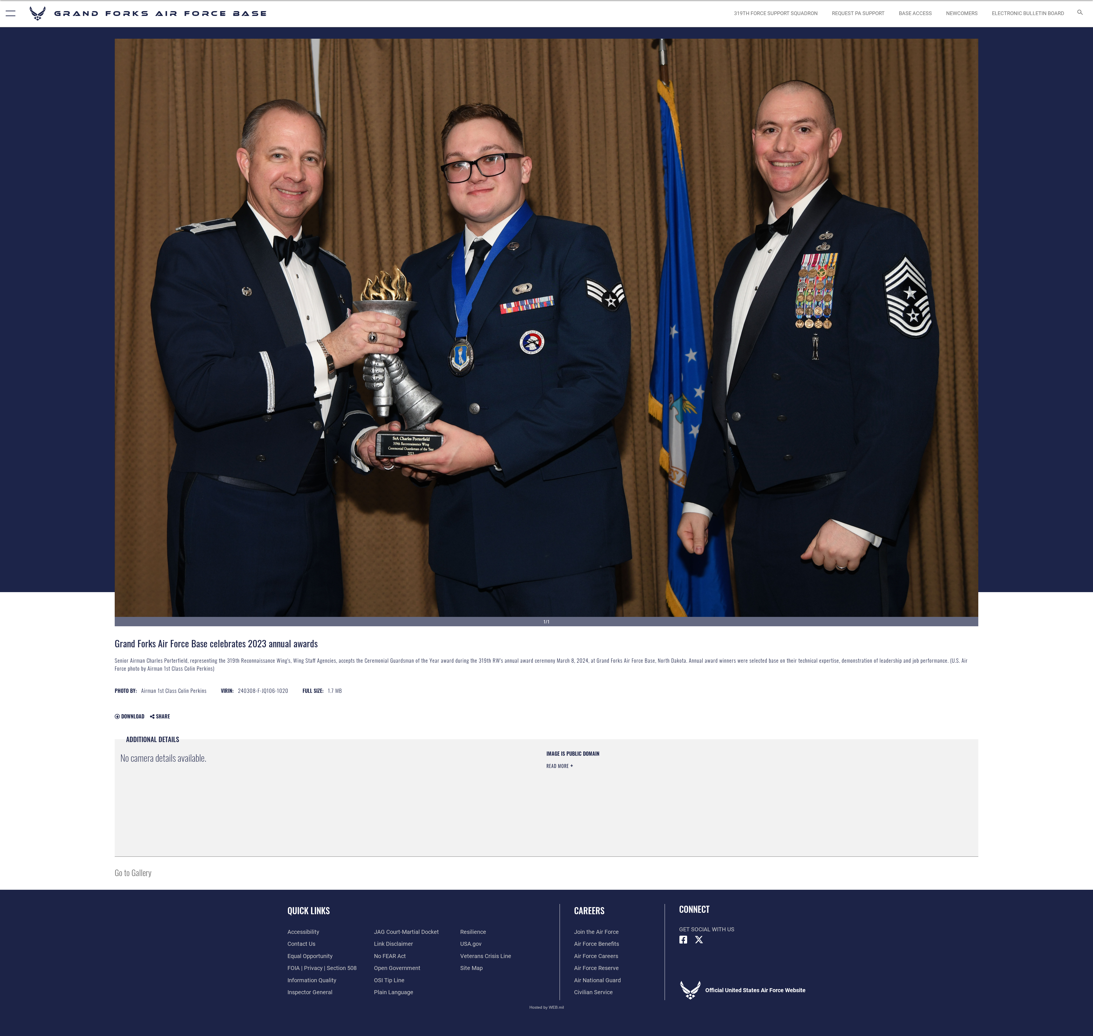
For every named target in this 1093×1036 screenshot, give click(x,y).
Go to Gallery (133, 872)
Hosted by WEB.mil (546, 1007)
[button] (9, 13)
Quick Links (308, 910)
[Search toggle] (1079, 13)
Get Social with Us (706, 929)
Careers (589, 910)
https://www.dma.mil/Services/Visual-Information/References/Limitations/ (727, 786)
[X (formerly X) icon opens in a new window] (699, 940)
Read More (558, 766)
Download (132, 716)
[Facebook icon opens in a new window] (683, 940)
